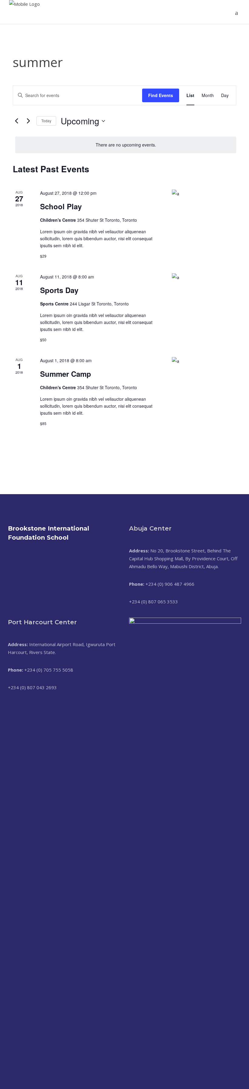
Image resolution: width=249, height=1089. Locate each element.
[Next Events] (28, 121)
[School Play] (204, 209)
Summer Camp (65, 374)
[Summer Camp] (204, 376)
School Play (61, 206)
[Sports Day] (204, 293)
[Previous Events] (16, 121)
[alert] (125, 145)
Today (46, 120)
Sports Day (59, 290)
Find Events (160, 95)
